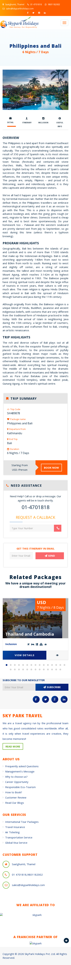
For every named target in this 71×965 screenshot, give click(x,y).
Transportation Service (18, 837)
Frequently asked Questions (22, 766)
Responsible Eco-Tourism (20, 787)
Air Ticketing (12, 832)
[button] (7, 100)
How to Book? (13, 792)
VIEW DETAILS (24, 655)
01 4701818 (36, 4)
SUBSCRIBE (54, 687)
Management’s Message (19, 771)
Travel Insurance (15, 827)
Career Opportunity (16, 782)
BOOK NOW (51, 467)
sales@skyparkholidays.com (20, 8)
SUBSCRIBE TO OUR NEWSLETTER (24, 680)
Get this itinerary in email (35, 548)
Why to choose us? (16, 776)
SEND (51, 555)
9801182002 (53, 4)
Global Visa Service (16, 842)
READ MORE (13, 746)
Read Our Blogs (14, 802)
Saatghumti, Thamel (14, 4)
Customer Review (15, 797)
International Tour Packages (22, 821)
